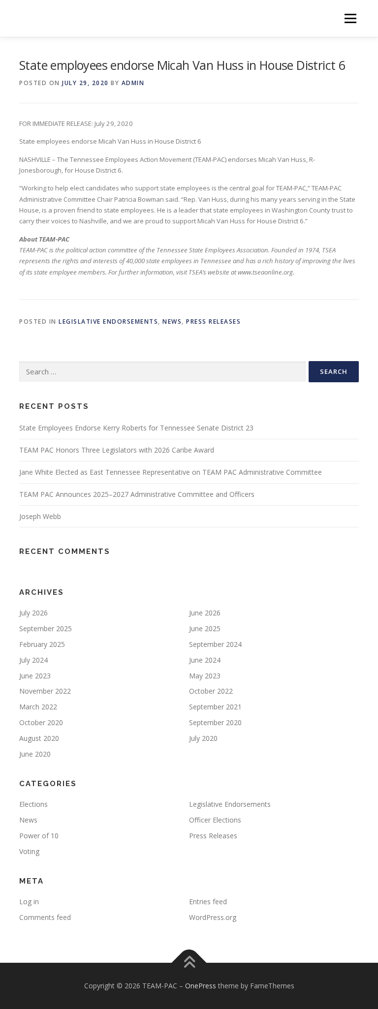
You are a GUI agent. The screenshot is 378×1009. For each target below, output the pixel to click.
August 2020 (39, 738)
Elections (33, 804)
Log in (29, 901)
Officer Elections (215, 820)
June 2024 (204, 660)
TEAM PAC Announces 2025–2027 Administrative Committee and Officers (136, 494)
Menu (350, 18)
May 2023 (204, 675)
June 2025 (204, 628)
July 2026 (33, 612)
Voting (29, 851)
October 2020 (41, 722)
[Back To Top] (189, 963)
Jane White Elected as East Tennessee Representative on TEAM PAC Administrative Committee (170, 472)
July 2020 (203, 738)
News (172, 321)
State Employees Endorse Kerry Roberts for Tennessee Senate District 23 (136, 427)
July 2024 (33, 660)
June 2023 (35, 675)
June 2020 (35, 754)
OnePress (200, 985)
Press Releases (213, 321)
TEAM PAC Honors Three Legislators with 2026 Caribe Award (116, 450)
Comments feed (45, 917)
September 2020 (215, 722)
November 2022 (45, 691)
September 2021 (215, 706)
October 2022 (211, 691)
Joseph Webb (40, 516)
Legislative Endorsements (108, 321)
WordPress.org (212, 917)
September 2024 (215, 644)
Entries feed (208, 901)
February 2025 (42, 644)
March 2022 (38, 706)
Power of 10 (39, 835)
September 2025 (45, 628)
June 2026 (204, 612)
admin (133, 83)
